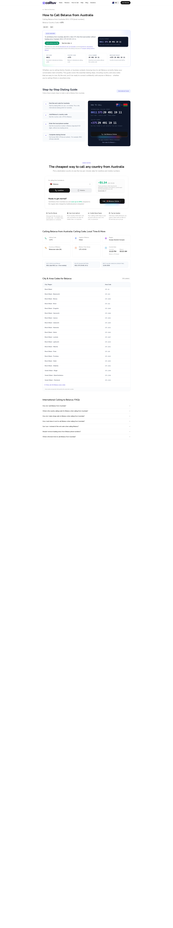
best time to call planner (86, 46)
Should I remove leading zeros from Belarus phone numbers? (62, 432)
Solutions (93, 3)
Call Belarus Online (110, 134)
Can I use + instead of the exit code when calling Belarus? (61, 426)
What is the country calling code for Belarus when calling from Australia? (65, 411)
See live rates (66, 43)
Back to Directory (50, 9)
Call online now (51, 43)
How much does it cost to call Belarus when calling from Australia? (64, 421)
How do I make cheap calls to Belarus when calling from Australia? (64, 416)
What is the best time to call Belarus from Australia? (59, 437)
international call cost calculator (67, 46)
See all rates (101, 190)
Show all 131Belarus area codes (55, 385)
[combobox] (70, 184)
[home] (49, 2)
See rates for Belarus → (109, 142)
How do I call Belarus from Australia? (54, 406)
